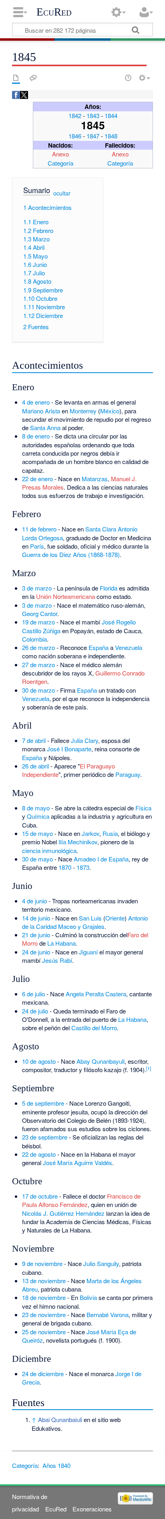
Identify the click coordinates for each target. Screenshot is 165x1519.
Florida (108, 588)
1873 (82, 867)
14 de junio (36, 918)
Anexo (60, 154)
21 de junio (36, 934)
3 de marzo (37, 588)
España (99, 647)
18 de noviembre (44, 1297)
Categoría (60, 163)
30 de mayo (37, 859)
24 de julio (35, 1011)
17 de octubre (40, 1196)
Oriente (115, 918)
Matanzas (95, 478)
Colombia (34, 639)
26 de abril (35, 766)
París (37, 546)
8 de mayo (36, 808)
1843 (93, 115)
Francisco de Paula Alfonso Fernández (81, 1200)
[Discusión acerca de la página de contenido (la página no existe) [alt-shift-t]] (33, 78)
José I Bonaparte (69, 749)
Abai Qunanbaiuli (60, 1419)
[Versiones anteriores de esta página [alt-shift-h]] (128, 78)
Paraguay (127, 774)
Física (143, 808)
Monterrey (83, 411)
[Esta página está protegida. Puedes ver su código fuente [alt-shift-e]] (114, 78)
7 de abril (34, 740)
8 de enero (36, 436)
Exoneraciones (92, 1509)
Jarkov (90, 833)
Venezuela (128, 647)
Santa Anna (45, 427)
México (109, 411)
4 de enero (36, 402)
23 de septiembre (44, 1137)
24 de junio (36, 952)
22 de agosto (39, 1154)
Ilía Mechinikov (77, 842)
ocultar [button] (61, 193)
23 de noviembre (44, 1314)
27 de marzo (38, 664)
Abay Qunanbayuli (100, 1061)
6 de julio (33, 994)
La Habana (61, 943)
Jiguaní (88, 952)
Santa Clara (100, 529)
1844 (111, 115)
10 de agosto (39, 1061)
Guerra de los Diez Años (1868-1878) (71, 554)
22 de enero (37, 478)
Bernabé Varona (108, 1314)
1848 (111, 136)
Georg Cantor (39, 613)
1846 (74, 136)
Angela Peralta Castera (96, 994)
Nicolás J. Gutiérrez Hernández (63, 1213)
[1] (148, 1068)
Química (38, 816)
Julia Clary (84, 740)
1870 (64, 867)
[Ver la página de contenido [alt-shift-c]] (16, 78)
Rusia (110, 833)
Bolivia (88, 1297)
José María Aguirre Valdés (77, 1162)
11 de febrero (39, 529)
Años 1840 (56, 1465)
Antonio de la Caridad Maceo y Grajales (85, 922)
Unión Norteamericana (65, 596)
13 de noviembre (44, 1280)
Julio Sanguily (101, 1263)
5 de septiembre (43, 1103)
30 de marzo (38, 690)
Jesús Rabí (57, 960)
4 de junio (34, 901)
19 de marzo (38, 622)
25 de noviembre (44, 1331)
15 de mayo (37, 833)
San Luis (90, 918)
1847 (93, 136)
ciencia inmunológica (49, 850)
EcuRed (54, 12)
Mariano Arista (41, 411)
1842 (74, 115)
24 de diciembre (43, 1373)
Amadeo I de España (101, 859)
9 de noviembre (42, 1263)
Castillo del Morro (94, 1027)
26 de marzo (38, 647)
